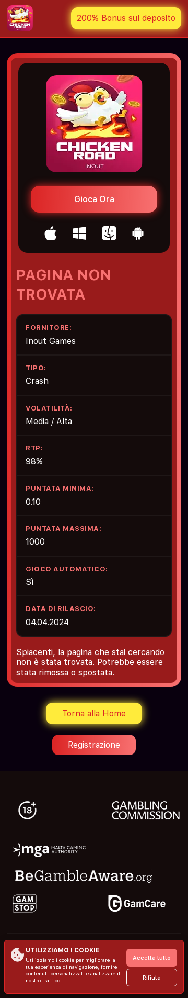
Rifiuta (152, 977)
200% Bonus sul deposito (126, 18)
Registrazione (94, 745)
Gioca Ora (94, 199)
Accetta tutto (152, 958)
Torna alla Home (94, 713)
